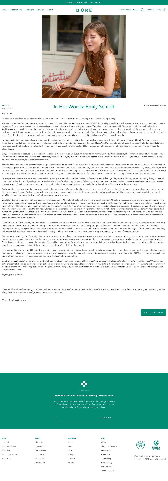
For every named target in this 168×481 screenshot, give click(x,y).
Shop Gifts (6, 458)
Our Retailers (40, 454)
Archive (71, 462)
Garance (71, 458)
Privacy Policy (106, 466)
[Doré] (84, 10)
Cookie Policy (106, 462)
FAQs (103, 442)
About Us (38, 442)
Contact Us (105, 454)
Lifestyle (71, 454)
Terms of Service (107, 470)
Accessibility (106, 458)
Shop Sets (6, 450)
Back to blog (152, 312)
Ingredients (39, 446)
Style (70, 450)
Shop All (5, 442)
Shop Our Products (9, 454)
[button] (142, 10)
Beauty (70, 446)
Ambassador (40, 462)
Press (70, 442)
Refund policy (106, 450)
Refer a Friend (40, 458)
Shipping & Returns (109, 446)
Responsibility (40, 450)
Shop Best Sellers (9, 446)
